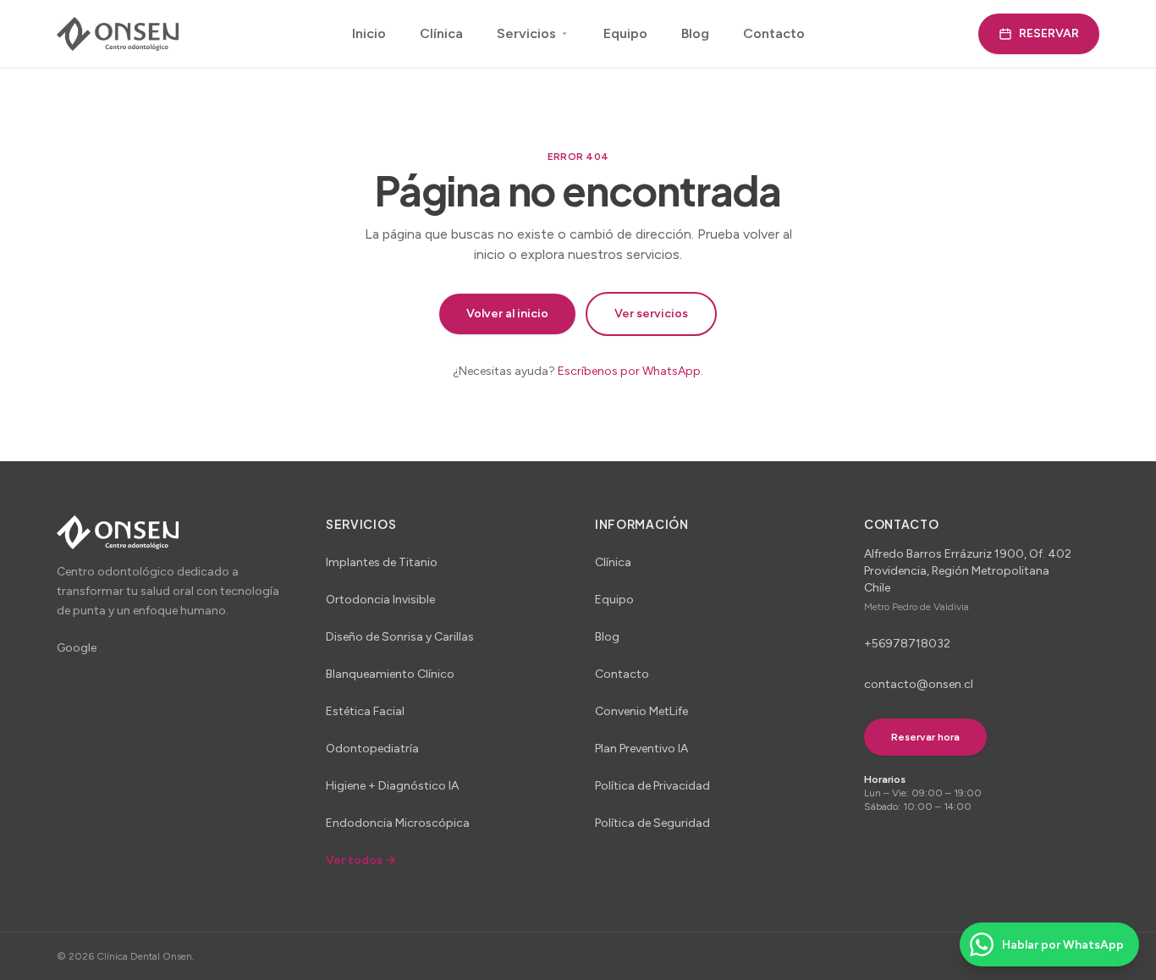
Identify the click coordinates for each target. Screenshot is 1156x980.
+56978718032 (907, 643)
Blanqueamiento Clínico (390, 674)
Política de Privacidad (652, 786)
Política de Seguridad (652, 823)
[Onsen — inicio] (118, 34)
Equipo (625, 33)
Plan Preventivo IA (641, 748)
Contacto (774, 33)
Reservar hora (925, 737)
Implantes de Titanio (382, 562)
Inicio (369, 33)
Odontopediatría (372, 748)
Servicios (526, 33)
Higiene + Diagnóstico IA (392, 786)
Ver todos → (361, 860)
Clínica (441, 33)
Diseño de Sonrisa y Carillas (400, 637)
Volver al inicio (507, 313)
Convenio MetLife (641, 711)
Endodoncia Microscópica (398, 823)
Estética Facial (365, 711)
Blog (695, 33)
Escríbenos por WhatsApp (629, 371)
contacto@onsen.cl (918, 684)
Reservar (1049, 33)
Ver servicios (651, 313)
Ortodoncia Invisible (380, 599)
